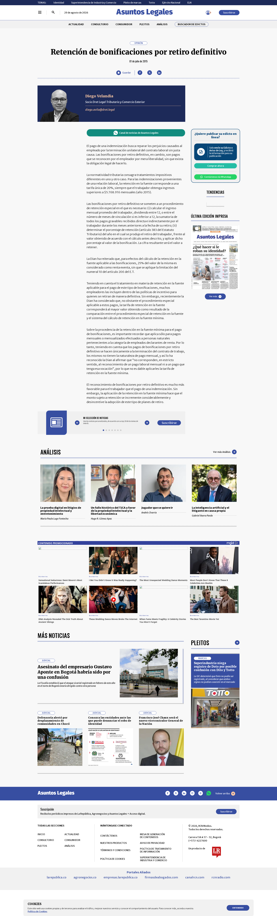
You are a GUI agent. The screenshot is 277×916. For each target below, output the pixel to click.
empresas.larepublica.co (120, 877)
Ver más (213, 296)
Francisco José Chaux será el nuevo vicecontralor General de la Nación (161, 720)
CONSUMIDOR (124, 24)
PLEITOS (144, 24)
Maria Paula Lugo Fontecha (54, 518)
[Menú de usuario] (208, 12)
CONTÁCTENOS (108, 835)
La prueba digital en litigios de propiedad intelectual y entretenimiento (60, 510)
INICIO (41, 834)
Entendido (238, 908)
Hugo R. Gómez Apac (101, 518)
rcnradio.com (221, 877)
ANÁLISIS (162, 24)
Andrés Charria (149, 512)
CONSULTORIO (99, 24)
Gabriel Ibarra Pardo (202, 515)
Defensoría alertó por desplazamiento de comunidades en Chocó (54, 720)
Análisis (50, 452)
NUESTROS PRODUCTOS (113, 842)
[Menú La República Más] (40, 12)
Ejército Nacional (171, 2)
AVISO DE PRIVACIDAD (152, 842)
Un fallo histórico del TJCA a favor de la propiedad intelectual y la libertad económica (113, 510)
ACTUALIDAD (76, 24)
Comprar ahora (215, 165)
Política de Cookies (37, 911)
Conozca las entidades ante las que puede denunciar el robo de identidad (109, 720)
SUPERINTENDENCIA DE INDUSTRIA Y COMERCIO (153, 859)
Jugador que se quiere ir (157, 507)
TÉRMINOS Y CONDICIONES (115, 850)
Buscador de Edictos (191, 24)
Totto (152, 2)
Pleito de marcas (132, 2)
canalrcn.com (194, 877)
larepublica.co (56, 877)
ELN (189, 2)
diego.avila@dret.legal (100, 109)
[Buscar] (53, 12)
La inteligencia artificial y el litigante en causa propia (210, 509)
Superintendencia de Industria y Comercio (93, 2)
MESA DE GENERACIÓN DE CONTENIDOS (152, 836)
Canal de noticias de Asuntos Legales (138, 132)
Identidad (58, 2)
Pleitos (200, 642)
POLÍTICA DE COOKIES (112, 858)
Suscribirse (229, 12)
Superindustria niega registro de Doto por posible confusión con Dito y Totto (215, 666)
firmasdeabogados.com (161, 877)
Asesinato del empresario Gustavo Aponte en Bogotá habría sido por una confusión (75, 672)
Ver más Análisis (222, 451)
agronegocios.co (85, 877)
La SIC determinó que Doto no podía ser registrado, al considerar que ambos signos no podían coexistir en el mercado (214, 679)
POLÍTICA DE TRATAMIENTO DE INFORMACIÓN (155, 850)
